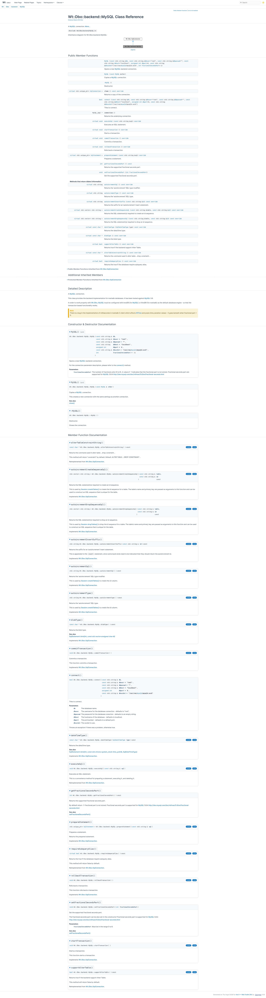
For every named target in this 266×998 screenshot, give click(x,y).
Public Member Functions (180, 10)
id (143, 201)
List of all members (193, 10)
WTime (139, 313)
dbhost (116, 63)
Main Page (18, 2)
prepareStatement (111, 155)
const (112, 61)
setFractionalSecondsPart (114, 172)
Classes (59, 2)
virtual (72, 91)
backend (14, 7)
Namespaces (48, 2)
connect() (120, 365)
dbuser (147, 61)
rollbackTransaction (112, 147)
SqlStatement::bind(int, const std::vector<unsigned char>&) (92, 636)
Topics (39, 2)
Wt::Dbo (94, 303)
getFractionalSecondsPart (114, 164)
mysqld (123, 65)
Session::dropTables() (89, 524)
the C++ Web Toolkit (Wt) (244, 994)
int (139, 63)
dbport (144, 63)
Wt (3, 7)
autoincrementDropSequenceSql (116, 218)
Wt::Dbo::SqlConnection (109, 269)
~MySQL (106, 82)
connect (107, 99)
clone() (72, 403)
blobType (107, 235)
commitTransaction (111, 138)
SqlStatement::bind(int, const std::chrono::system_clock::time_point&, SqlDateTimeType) (103, 752)
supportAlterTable (111, 244)
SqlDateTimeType (122, 227)
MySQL (22, 7)
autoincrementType (111, 193)
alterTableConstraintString (115, 253)
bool (100, 99)
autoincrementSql (111, 184)
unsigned (134, 63)
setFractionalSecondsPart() (79, 814)
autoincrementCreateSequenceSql (116, 210)
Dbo (7, 7)
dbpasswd (176, 61)
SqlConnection (95, 91)
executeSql (108, 121)
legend (133, 49)
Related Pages (29, 2)
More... (87, 26)
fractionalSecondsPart (150, 65)
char (99, 227)
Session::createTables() (90, 489)
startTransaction (111, 130)
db (127, 61)
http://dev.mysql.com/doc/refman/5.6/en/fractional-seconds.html (138, 374)
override (120, 91)
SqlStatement (96, 155)
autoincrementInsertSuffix (114, 201)
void (100, 121)
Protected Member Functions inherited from (94, 280)
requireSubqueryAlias (112, 261)
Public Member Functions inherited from (93, 269)
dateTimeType (109, 227)
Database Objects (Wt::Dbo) (75, 20)
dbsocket (108, 65)
